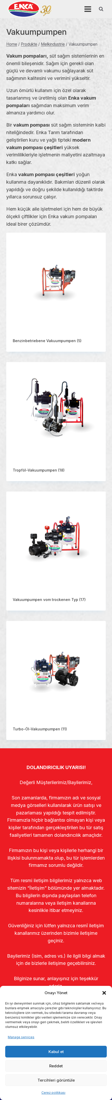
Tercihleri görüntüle (56, 1080)
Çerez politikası (53, 1093)
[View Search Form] (101, 9)
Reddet (56, 1065)
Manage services (21, 1037)
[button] (104, 992)
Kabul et (56, 1051)
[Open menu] (88, 9)
